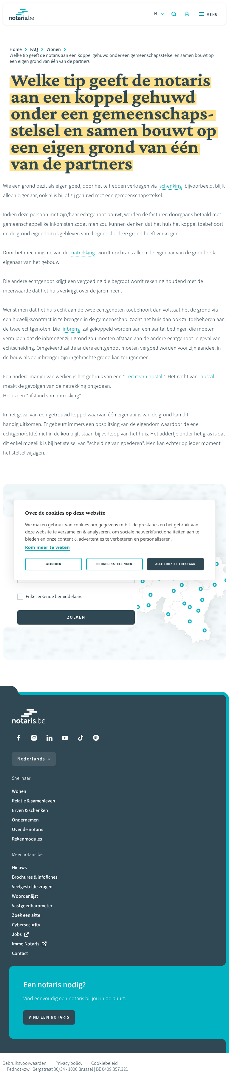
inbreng (71, 329)
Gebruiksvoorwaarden (24, 1063)
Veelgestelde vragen (32, 886)
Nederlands (31, 759)
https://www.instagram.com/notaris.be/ (34, 738)
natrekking (83, 252)
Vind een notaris (49, 1017)
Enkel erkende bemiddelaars (54, 596)
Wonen (54, 49)
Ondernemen (25, 820)
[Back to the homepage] (21, 14)
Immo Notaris (25, 944)
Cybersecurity (26, 925)
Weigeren (53, 564)
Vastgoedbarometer (32, 905)
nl (157, 13)
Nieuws (19, 867)
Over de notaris (27, 829)
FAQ (34, 49)
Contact (20, 953)
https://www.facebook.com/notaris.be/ (18, 738)
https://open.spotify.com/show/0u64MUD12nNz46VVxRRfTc (96, 738)
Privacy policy (68, 1063)
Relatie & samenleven (33, 801)
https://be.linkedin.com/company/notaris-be (49, 738)
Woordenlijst (25, 896)
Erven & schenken (30, 810)
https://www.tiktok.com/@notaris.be (80, 738)
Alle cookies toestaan (175, 564)
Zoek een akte (26, 915)
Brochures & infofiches (35, 877)
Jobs (17, 934)
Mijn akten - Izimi (187, 14)
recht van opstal (144, 376)
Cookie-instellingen (114, 564)
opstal (207, 376)
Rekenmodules (27, 839)
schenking (171, 186)
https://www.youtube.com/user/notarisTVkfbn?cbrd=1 (65, 738)
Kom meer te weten (47, 547)
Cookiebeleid (104, 1063)
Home (16, 49)
